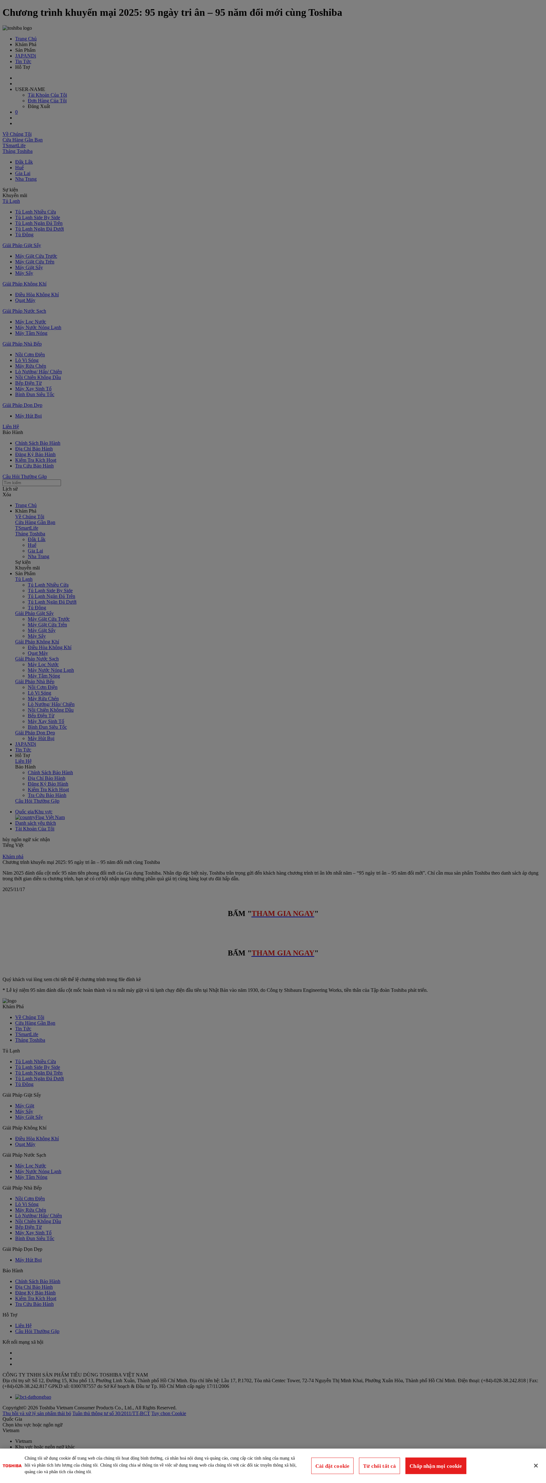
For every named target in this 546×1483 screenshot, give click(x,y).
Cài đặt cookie (332, 1466)
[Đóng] (536, 1466)
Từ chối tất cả (379, 1466)
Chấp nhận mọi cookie (436, 1466)
